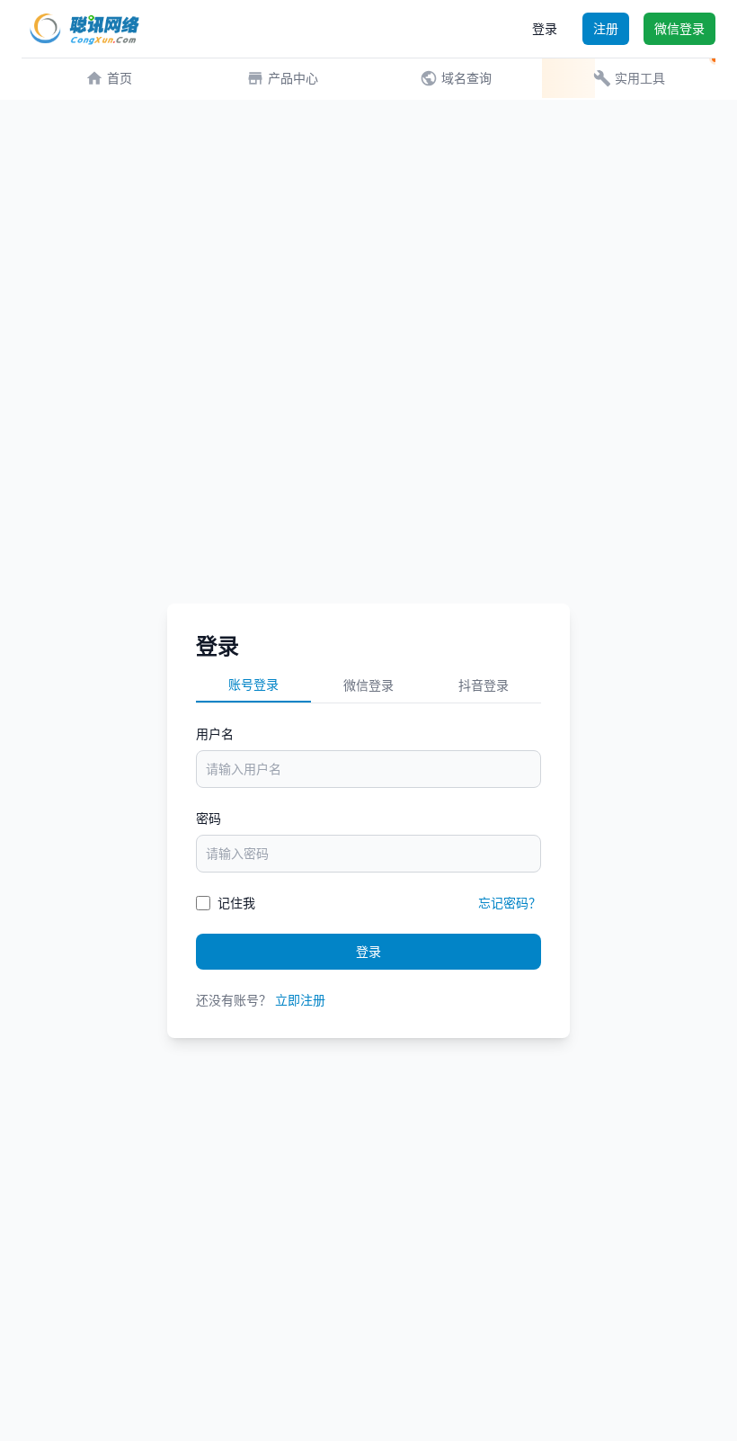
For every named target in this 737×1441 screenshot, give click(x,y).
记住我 (236, 902)
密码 (208, 818)
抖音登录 (483, 685)
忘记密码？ (509, 902)
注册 (605, 28)
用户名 (215, 733)
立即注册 (300, 999)
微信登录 (679, 28)
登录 (544, 28)
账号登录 (253, 684)
